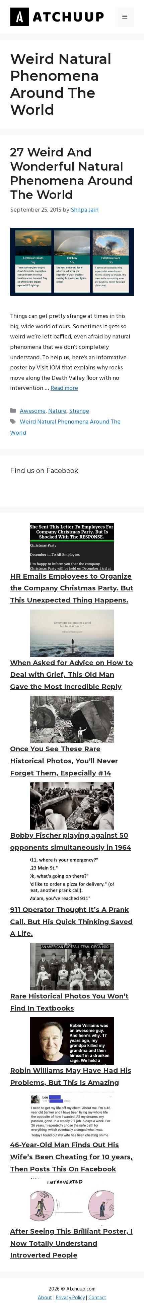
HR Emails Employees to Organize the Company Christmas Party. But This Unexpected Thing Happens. (71, 588)
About (45, 1298)
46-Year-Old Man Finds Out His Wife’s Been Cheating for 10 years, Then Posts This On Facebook (71, 1157)
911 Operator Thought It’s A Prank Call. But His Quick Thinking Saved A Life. (71, 922)
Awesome (33, 411)
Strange (79, 411)
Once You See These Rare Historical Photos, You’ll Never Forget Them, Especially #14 (64, 761)
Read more (64, 388)
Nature (57, 411)
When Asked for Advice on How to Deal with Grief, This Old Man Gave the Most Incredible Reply (71, 675)
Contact (97, 1298)
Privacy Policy (70, 1298)
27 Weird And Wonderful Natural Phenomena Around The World (71, 173)
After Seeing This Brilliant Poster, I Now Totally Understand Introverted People (71, 1243)
